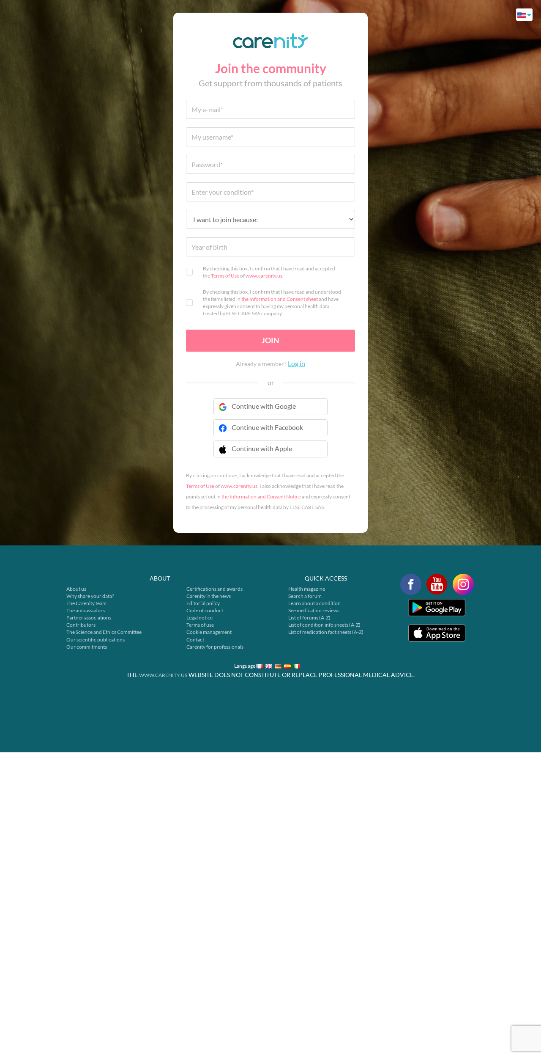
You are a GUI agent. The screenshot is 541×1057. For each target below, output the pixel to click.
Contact (195, 639)
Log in (296, 363)
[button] (270, 454)
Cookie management (209, 632)
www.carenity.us (264, 276)
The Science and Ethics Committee (104, 632)
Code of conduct (204, 610)
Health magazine (306, 589)
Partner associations (88, 617)
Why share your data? (90, 596)
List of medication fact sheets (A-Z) (325, 632)
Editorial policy (203, 603)
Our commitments (86, 647)
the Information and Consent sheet (279, 299)
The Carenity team (86, 603)
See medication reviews (313, 610)
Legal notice (199, 617)
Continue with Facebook (267, 427)
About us (76, 589)
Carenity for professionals (214, 647)
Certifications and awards (214, 589)
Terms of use (200, 625)
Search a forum (305, 596)
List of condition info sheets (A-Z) (324, 625)
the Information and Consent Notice (261, 496)
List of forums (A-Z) (309, 617)
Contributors (81, 625)
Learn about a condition (314, 603)
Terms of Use (225, 276)
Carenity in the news (208, 596)
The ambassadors (85, 610)
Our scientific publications (95, 639)
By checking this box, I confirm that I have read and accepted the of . (269, 272)
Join (270, 340)
